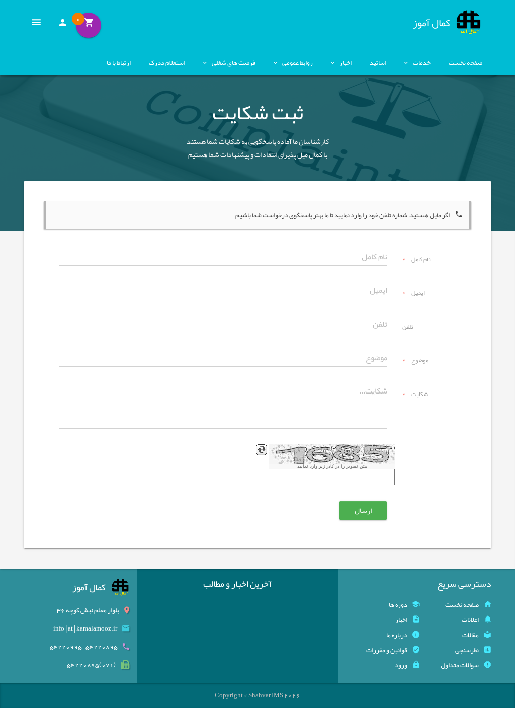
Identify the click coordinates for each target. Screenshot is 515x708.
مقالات (470, 635)
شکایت (415, 395)
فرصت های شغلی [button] (233, 62)
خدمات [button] (422, 62)
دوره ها (398, 604)
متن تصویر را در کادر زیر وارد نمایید (332, 466)
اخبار (401, 619)
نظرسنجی (467, 650)
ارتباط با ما (119, 62)
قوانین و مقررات (386, 650)
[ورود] (62, 25)
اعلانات (470, 619)
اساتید (378, 62)
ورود (401, 665)
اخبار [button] (345, 62)
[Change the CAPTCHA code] (261, 449)
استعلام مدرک (167, 62)
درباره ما (396, 635)
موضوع (415, 361)
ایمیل (413, 294)
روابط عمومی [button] (297, 62)
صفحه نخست (465, 62)
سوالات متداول (460, 665)
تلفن (407, 328)
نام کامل (416, 260)
